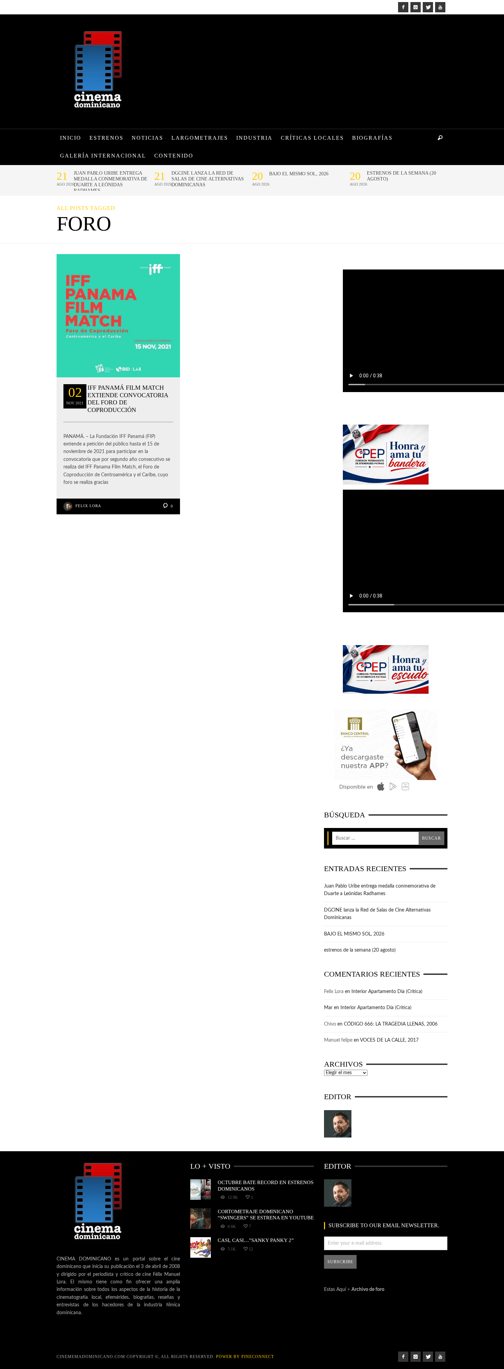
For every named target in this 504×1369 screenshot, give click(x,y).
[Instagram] (415, 7)
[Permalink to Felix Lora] (337, 1124)
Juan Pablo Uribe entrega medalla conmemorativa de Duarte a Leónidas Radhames (110, 182)
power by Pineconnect (245, 1356)
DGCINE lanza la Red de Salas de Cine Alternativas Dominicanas (207, 179)
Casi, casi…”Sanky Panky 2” (256, 1240)
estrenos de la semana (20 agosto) (401, 176)
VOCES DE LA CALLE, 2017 (389, 1040)
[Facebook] (403, 7)
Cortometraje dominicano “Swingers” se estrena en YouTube (266, 1214)
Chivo (330, 1024)
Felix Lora (88, 506)
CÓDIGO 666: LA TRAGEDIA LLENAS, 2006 (390, 1024)
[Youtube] (440, 7)
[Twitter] (428, 7)
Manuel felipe (338, 1040)
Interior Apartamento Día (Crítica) (386, 991)
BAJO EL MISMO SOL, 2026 (298, 173)
